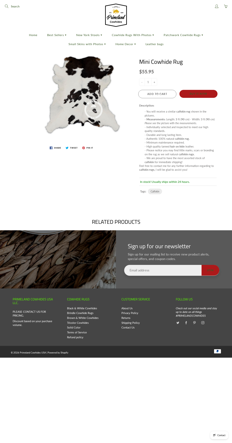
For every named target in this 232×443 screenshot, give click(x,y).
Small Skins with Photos (86, 44)
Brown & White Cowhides (83, 317)
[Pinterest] (194, 323)
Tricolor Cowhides (78, 322)
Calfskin (155, 191)
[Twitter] (178, 323)
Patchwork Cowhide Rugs (183, 35)
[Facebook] (186, 323)
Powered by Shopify (58, 352)
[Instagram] (203, 323)
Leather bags (155, 44)
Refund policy (75, 337)
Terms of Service (77, 332)
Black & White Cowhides (82, 308)
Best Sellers (56, 35)
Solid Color (73, 327)
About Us (127, 308)
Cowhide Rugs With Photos (132, 35)
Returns (125, 317)
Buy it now (198, 93)
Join (210, 270)
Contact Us (128, 327)
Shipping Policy (130, 322)
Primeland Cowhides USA (33, 352)
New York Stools (88, 35)
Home (33, 35)
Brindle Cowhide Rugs (80, 313)
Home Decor (124, 44)
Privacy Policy (129, 313)
